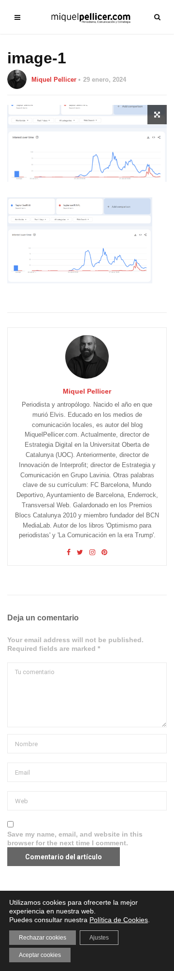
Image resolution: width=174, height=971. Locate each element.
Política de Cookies (118, 920)
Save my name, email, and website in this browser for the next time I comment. (75, 838)
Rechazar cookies (42, 937)
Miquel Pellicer (53, 79)
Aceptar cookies (40, 955)
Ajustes (99, 937)
